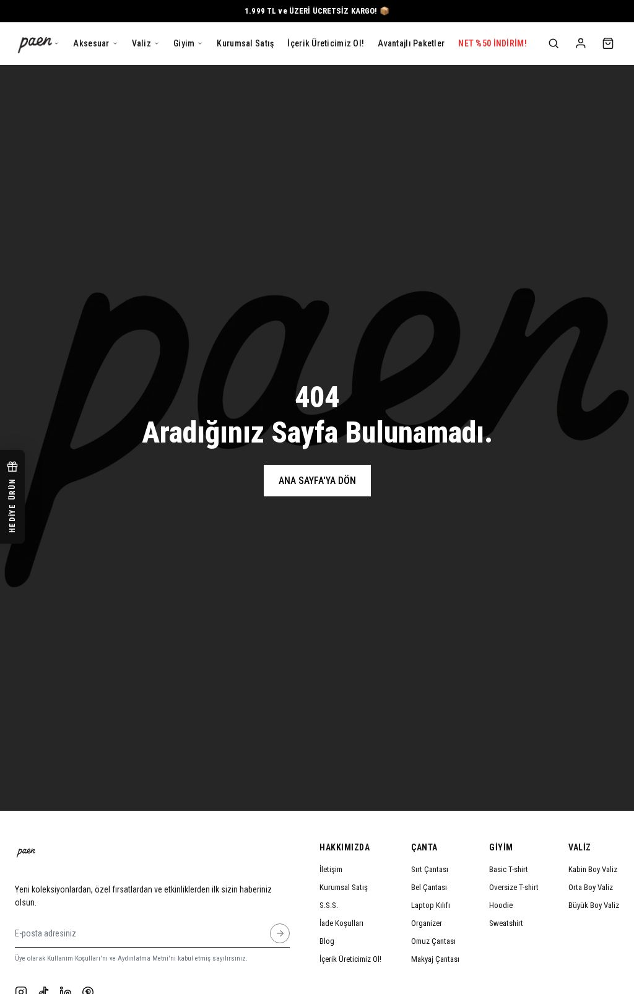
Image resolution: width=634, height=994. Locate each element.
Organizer (426, 923)
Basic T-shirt (508, 869)
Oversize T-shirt (514, 887)
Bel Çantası (429, 887)
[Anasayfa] (35, 44)
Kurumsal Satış (343, 887)
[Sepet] (608, 43)
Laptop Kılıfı (430, 905)
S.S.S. (328, 905)
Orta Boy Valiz (590, 887)
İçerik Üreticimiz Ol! (350, 959)
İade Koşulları (341, 923)
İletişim (330, 869)
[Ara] (553, 43)
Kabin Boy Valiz (592, 869)
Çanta (424, 847)
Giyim (501, 847)
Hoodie (501, 905)
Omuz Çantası (433, 941)
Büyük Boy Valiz (593, 905)
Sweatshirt (506, 923)
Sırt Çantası (429, 869)
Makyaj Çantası (435, 959)
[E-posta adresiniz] (280, 933)
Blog (326, 941)
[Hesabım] (581, 43)
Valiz (579, 847)
